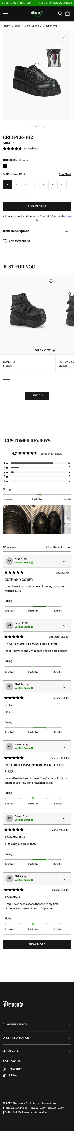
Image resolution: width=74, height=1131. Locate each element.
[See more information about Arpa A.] (63, 561)
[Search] (61, 13)
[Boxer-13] (28, 314)
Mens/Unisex (31, 26)
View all (37, 395)
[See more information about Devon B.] (63, 819)
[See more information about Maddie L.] (63, 687)
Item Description (16, 231)
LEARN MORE (11, 1051)
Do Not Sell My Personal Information (25, 1112)
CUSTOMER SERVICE (15, 1025)
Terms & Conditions (15, 1108)
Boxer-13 (9, 362)
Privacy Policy (38, 1108)
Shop (17, 26)
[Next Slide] (68, 519)
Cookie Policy (56, 1108)
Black (5, 166)
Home (7, 26)
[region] (37, 519)
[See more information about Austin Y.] (63, 747)
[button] (20, 149)
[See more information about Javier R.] (63, 626)
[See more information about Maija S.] (63, 879)
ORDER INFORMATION (16, 1038)
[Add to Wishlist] (51, 281)
